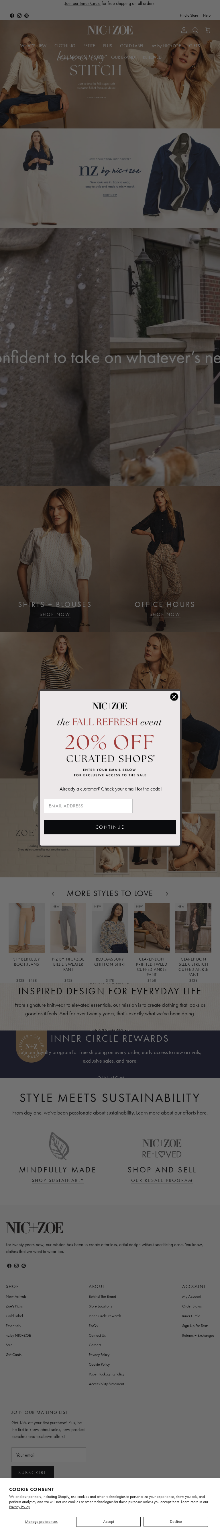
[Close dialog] (174, 697)
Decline (176, 1521)
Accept (108, 1521)
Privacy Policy (19, 1506)
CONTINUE (110, 827)
